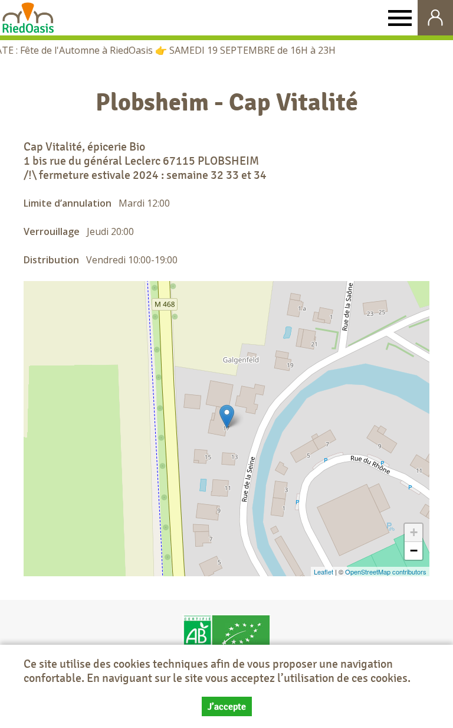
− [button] (414, 550)
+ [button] (414, 532)
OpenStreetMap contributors (385, 571)
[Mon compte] (435, 17)
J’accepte (227, 706)
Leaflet (323, 571)
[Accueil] (28, 17)
